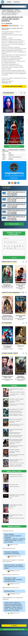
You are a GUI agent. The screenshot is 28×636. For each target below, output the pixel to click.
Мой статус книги (14, 146)
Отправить (14, 257)
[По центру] (17, 246)
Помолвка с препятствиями (20, 377)
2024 (10, 153)
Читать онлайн (14, 224)
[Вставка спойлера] (15, 248)
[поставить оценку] (3, 26)
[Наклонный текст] (7, 246)
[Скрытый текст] (7, 248)
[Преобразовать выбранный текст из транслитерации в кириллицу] (12, 248)
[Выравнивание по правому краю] (19, 246)
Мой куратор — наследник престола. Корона (7, 285)
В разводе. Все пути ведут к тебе (7, 377)
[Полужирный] (4, 246)
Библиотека (2, 2)
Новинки (9, 1)
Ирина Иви (9, 23)
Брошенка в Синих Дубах (21, 316)
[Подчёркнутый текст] (9, 246)
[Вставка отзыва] (10, 248)
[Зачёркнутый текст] (11, 246)
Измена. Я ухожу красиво (20, 285)
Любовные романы (13, 149)
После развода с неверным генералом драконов (7, 316)
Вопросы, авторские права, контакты (14, 629)
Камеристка (20, 346)
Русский (11, 159)
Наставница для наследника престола (7, 346)
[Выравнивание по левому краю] (14, 246)
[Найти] (25, 6)
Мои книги (17, 1)
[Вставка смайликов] (22, 246)
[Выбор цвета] (4, 248)
